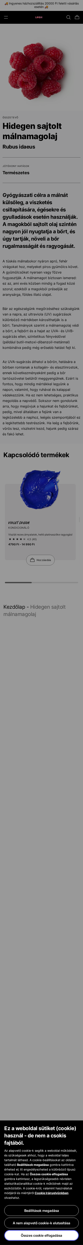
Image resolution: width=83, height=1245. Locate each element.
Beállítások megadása (41, 1210)
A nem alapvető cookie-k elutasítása (41, 1223)
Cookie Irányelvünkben (52, 1193)
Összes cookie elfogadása (41, 1235)
